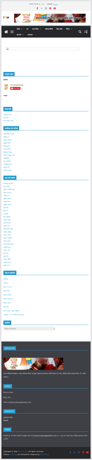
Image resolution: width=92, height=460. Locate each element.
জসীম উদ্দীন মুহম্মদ (8, 229)
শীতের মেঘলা (6, 303)
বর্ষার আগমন (6, 291)
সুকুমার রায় (6, 167)
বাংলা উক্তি (35, 29)
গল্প (27, 29)
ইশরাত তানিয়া (7, 232)
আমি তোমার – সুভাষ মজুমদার (11, 311)
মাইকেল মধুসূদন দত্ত (9, 155)
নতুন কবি (5, 117)
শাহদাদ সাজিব (7, 259)
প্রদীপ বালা (6, 226)
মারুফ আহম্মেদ (7, 192)
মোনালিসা (5, 214)
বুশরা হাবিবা (6, 186)
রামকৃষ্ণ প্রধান (7, 204)
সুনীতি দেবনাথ (7, 198)
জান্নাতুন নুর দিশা (8, 183)
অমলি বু (5, 283)
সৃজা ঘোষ (5, 207)
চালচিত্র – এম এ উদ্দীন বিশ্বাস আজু (13, 315)
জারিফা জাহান (7, 220)
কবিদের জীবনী (49, 29)
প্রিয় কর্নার (59, 29)
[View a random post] (86, 32)
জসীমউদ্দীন (6, 158)
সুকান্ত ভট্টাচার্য (7, 140)
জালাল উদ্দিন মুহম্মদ (8, 244)
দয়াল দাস (5, 253)
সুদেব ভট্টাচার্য (6, 217)
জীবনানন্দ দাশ (6, 146)
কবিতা (18, 29)
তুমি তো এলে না (7, 287)
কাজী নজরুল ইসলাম (8, 134)
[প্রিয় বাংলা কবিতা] (6, 32)
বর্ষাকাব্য (5, 279)
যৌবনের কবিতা (57, 4)
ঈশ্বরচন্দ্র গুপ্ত (7, 164)
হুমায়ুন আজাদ (7, 143)
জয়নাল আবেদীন (7, 238)
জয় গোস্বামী (6, 161)
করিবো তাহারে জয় (8, 299)
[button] (21, 29)
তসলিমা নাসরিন (7, 170)
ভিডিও (68, 29)
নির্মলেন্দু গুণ (6, 137)
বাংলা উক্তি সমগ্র (8, 120)
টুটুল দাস (5, 210)
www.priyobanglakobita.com (45, 435)
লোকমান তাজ (7, 262)
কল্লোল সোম (7, 223)
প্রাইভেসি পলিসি (7, 417)
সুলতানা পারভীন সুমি (8, 189)
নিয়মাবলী (5, 420)
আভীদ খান (6, 195)
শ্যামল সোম (6, 250)
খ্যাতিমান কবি (7, 114)
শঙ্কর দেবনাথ (7, 235)
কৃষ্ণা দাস (6, 256)
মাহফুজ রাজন (6, 201)
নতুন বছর (6, 307)
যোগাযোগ (30, 34)
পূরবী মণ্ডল (6, 265)
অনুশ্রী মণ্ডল (7, 247)
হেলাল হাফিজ (6, 149)
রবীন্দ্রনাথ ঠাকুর (7, 152)
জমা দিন (19, 34)
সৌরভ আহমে (7, 241)
